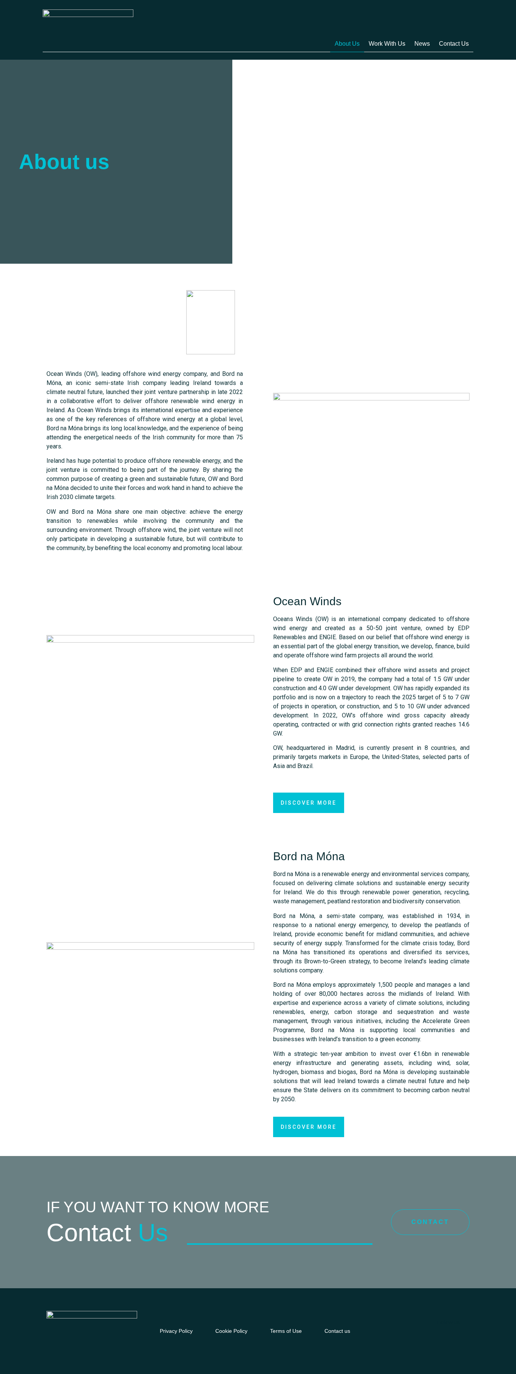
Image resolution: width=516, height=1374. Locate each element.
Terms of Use (286, 1331)
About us (347, 43)
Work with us (387, 43)
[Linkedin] (442, 1334)
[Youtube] (458, 1334)
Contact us (454, 43)
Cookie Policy (231, 1331)
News (422, 43)
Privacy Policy (176, 1331)
